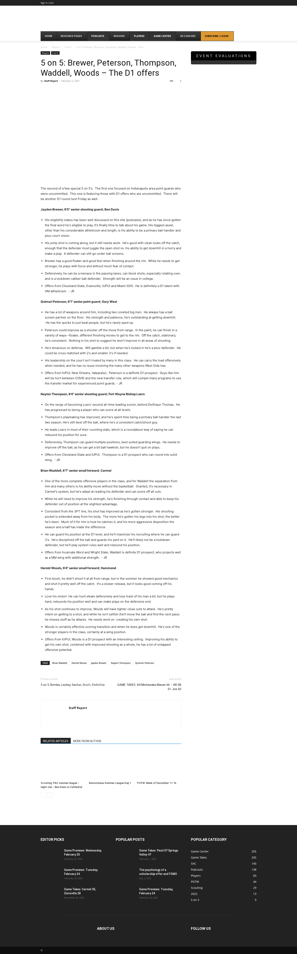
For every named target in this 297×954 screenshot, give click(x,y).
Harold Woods (79, 662)
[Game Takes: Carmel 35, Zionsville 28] (51, 894)
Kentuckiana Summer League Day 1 (110, 782)
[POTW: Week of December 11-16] (159, 764)
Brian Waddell (59, 662)
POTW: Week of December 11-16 (156, 782)
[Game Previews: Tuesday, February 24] (51, 875)
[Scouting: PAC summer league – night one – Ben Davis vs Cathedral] (63, 764)
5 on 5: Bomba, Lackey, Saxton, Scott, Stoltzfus (73, 685)
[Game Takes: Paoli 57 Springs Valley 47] (126, 855)
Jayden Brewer (98, 662)
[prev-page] (43, 795)
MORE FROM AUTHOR (87, 741)
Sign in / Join (47, 2)
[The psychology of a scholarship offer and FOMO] (126, 875)
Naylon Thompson (121, 662)
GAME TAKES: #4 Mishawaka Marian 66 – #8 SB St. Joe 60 (149, 687)
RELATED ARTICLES (55, 741)
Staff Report (51, 80)
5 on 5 (68, 47)
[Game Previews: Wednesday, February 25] (51, 855)
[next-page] (49, 795)
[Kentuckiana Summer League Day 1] (111, 764)
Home (44, 47)
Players (56, 47)
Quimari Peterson (144, 662)
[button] (251, 36)
